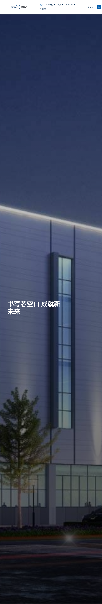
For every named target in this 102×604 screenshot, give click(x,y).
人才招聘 (44, 9)
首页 (41, 5)
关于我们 (50, 5)
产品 (60, 5)
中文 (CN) (89, 7)
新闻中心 (70, 5)
